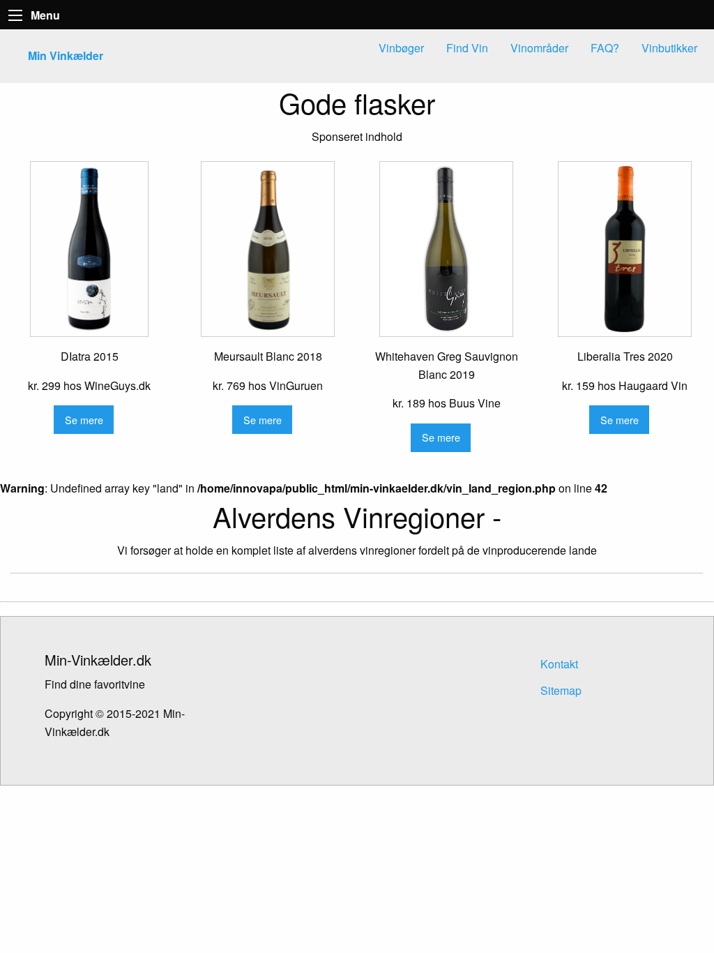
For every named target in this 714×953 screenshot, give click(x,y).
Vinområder (539, 48)
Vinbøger (401, 48)
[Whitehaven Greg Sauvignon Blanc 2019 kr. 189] (446, 249)
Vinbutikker (669, 48)
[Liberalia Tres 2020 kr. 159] (625, 249)
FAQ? (605, 48)
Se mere (84, 419)
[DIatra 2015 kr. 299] (89, 249)
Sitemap (561, 690)
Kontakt (559, 664)
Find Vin (467, 48)
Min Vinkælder (65, 55)
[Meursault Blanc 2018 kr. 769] (268, 249)
